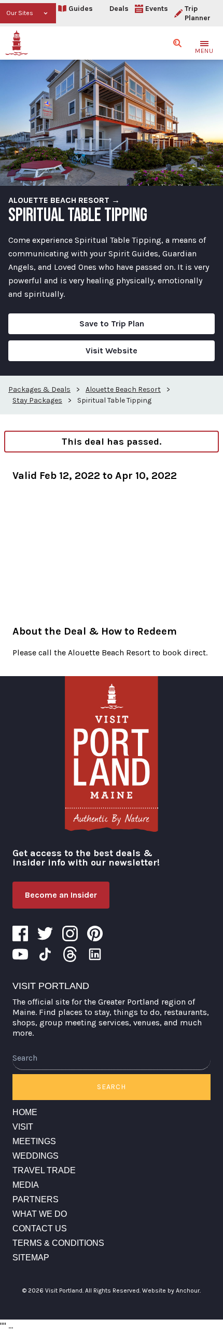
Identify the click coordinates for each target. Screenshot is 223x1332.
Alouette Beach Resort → (64, 200)
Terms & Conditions (58, 1243)
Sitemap (30, 1257)
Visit (22, 1126)
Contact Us (39, 1228)
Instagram (70, 933)
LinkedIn (95, 954)
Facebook (20, 933)
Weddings (35, 1155)
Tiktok (45, 954)
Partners (35, 1199)
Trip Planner (198, 13)
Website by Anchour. (171, 1290)
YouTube (20, 954)
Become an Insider (61, 895)
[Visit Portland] (16, 43)
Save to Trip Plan (111, 323)
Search (111, 1086)
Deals (119, 8)
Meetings (34, 1141)
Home (24, 1112)
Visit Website (111, 350)
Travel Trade (44, 1170)
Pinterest (95, 933)
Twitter (45, 933)
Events (156, 8)
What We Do (39, 1214)
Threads (70, 954)
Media (25, 1184)
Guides (80, 8)
